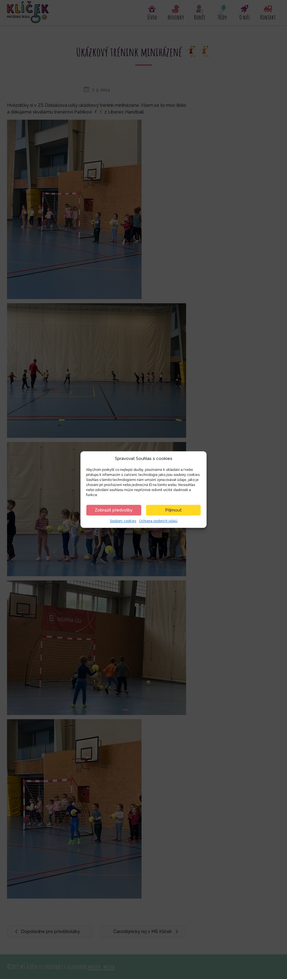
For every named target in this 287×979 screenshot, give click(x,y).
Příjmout (173, 510)
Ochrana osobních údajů (158, 521)
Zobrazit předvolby (114, 510)
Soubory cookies (123, 521)
